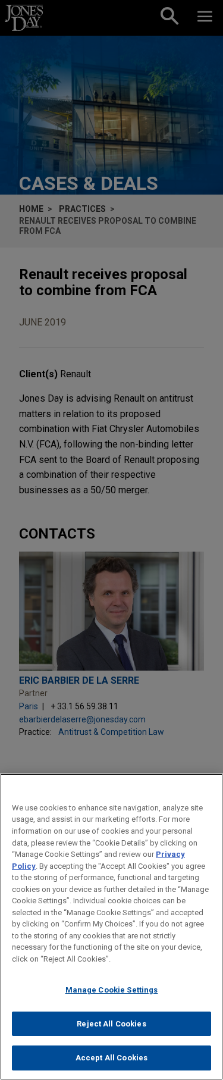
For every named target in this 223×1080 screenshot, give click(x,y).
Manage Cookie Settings (111, 989)
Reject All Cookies (111, 1023)
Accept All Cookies (111, 1057)
